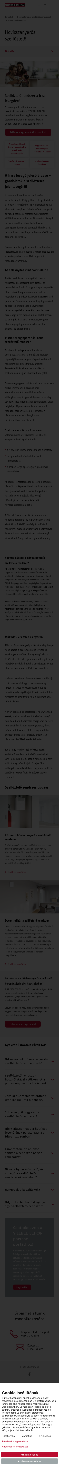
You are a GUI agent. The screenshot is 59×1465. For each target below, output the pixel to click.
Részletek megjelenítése (15, 1441)
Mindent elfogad (29, 1454)
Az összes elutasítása (29, 1461)
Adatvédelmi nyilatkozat (15, 1446)
